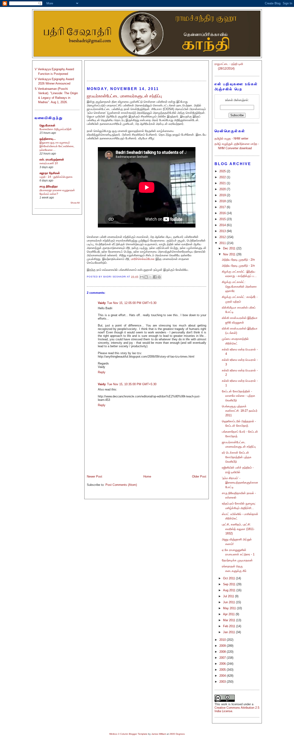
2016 (223, 213)
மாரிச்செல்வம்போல (143, 259)
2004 (223, 675)
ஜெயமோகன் (47, 125)
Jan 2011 (229, 632)
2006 (223, 663)
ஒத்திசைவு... (48, 138)
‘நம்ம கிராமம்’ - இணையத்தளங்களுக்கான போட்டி (240, 482)
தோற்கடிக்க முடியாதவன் (237, 560)
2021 (223, 183)
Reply (101, 372)
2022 (223, 177)
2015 (223, 219)
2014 (223, 225)
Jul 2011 (229, 596)
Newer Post (94, 476)
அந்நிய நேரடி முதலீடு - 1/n (238, 265)
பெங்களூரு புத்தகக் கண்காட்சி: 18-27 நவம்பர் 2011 (239, 411)
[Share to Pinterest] (159, 277)
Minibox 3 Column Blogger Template (128, 734)
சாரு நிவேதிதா (49, 186)
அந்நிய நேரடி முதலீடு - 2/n (238, 259)
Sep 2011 (229, 584)
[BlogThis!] (146, 277)
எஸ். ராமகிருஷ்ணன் (52, 159)
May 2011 (230, 608)
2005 (223, 669)
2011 (223, 243)
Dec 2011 (229, 248)
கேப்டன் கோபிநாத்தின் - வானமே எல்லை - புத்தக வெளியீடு (238, 396)
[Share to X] (150, 277)
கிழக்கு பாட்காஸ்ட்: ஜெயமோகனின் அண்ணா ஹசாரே (239, 286)
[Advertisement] (146, 69)
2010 (223, 639)
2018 (223, 201)
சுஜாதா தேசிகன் (50, 173)
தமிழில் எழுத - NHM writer (231, 138)
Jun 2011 (229, 602)
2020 (223, 189)
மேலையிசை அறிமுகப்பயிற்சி (55, 129)
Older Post (199, 476)
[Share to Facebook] (155, 277)
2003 (223, 681)
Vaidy (102, 303)
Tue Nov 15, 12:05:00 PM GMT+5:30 (131, 303)
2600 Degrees (177, 734)
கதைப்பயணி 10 (49, 163)
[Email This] (141, 277)
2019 (223, 195)
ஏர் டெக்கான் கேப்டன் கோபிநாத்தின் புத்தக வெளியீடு (237, 457)
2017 (223, 207)
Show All (75, 202)
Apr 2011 (229, 614)
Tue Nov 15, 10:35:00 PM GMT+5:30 (131, 384)
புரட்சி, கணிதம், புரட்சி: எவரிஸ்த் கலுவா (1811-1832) (238, 529)
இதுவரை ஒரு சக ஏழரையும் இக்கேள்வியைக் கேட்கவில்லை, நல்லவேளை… (57, 146)
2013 (223, 231)
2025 (223, 171)
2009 (223, 645)
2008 (223, 651)
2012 (223, 237)
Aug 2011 (229, 590)
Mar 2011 (229, 620)
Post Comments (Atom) (121, 485)
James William (158, 734)
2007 (223, 657)
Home (147, 476)
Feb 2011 (229, 626)
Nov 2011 (229, 254)
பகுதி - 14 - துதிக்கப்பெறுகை (56, 176)
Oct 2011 (229, 578)
